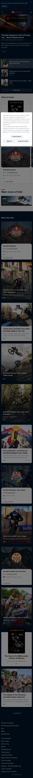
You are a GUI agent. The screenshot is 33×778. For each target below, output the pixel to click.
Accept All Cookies (23, 141)
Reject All (9, 141)
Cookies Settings (16, 136)
